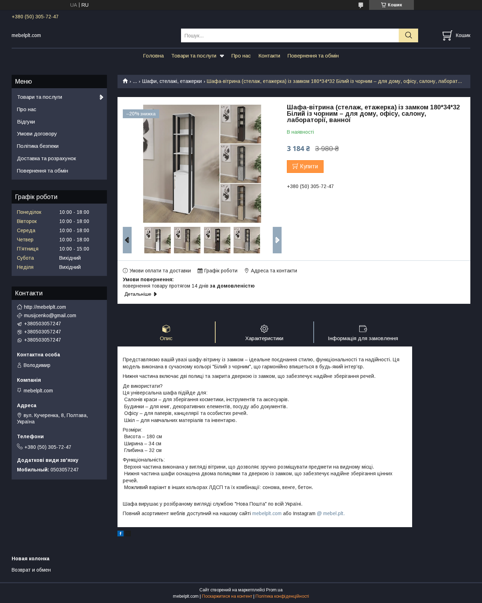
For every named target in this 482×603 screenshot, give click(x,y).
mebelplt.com (267, 513)
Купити (309, 166)
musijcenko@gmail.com (50, 315)
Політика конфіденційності (282, 596)
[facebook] (120, 534)
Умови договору (37, 134)
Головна (153, 56)
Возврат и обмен (31, 570)
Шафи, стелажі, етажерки (172, 81)
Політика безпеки (38, 146)
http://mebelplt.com (45, 307)
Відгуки (26, 122)
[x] (128, 534)
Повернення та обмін (313, 56)
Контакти (269, 56)
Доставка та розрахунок (46, 158)
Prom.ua (274, 589)
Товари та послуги (193, 56)
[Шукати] (408, 35)
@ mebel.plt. (331, 513)
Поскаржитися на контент (227, 596)
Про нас (241, 56)
